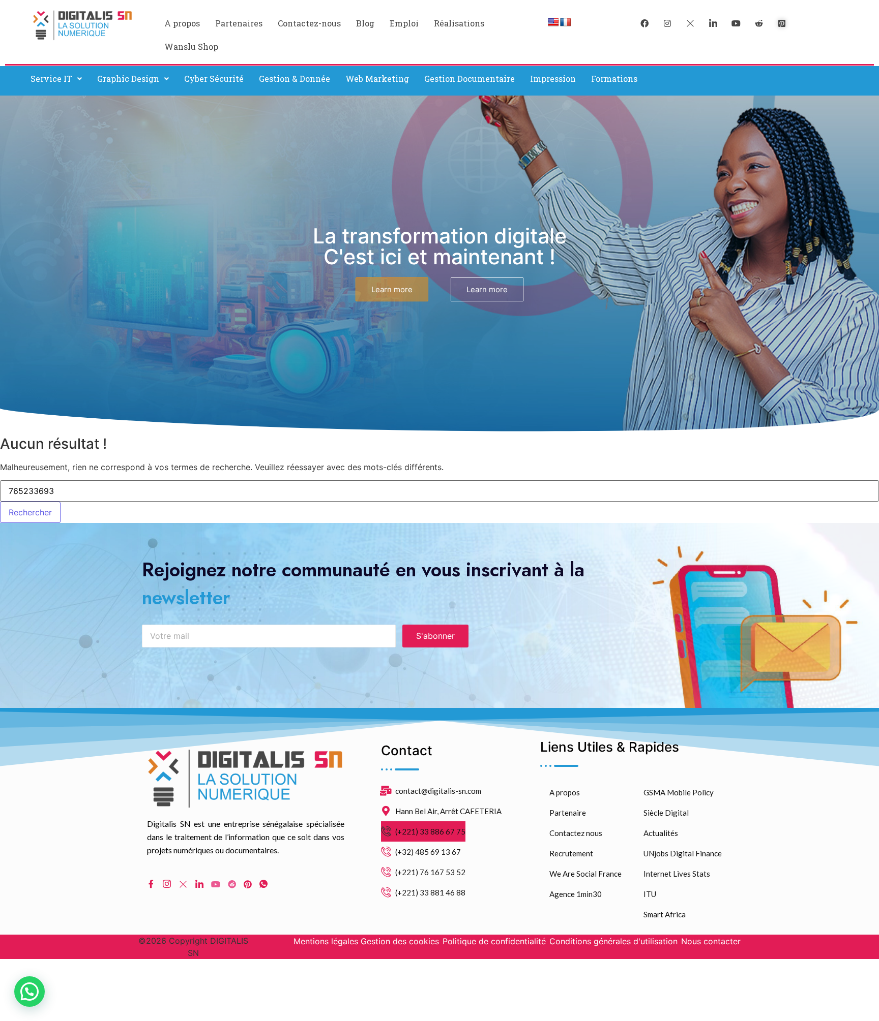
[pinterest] (781, 22)
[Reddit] (232, 883)
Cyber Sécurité (214, 78)
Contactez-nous (309, 23)
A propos (182, 23)
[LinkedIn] (713, 22)
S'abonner (435, 636)
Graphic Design (128, 78)
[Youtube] (215, 883)
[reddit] (759, 22)
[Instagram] (167, 883)
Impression (553, 78)
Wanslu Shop (191, 46)
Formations (614, 78)
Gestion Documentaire (469, 78)
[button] (56, 78)
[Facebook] (644, 22)
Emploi (404, 23)
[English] (553, 22)
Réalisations (459, 23)
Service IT (51, 78)
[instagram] (667, 22)
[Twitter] (690, 22)
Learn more (392, 289)
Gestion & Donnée (294, 78)
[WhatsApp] (263, 883)
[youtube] (736, 22)
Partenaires (238, 23)
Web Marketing (377, 78)
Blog (365, 23)
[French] (565, 22)
